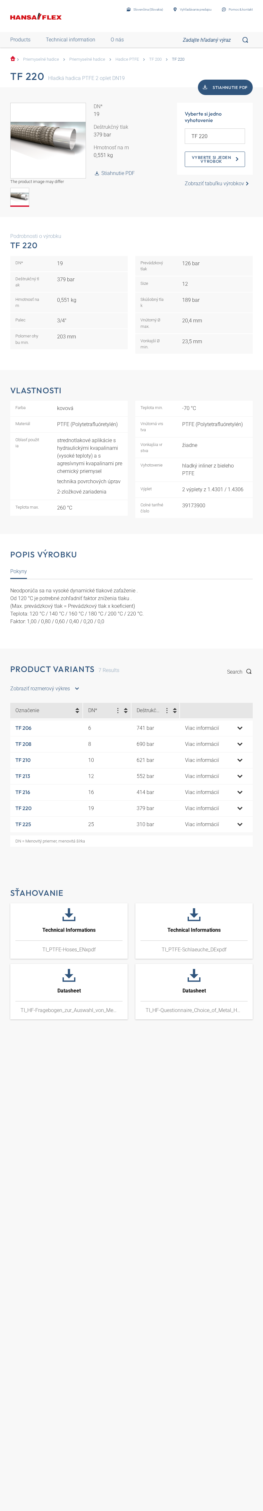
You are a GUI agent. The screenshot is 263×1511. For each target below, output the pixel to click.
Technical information (70, 40)
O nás (117, 40)
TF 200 (155, 59)
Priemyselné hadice (41, 59)
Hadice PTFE (127, 59)
